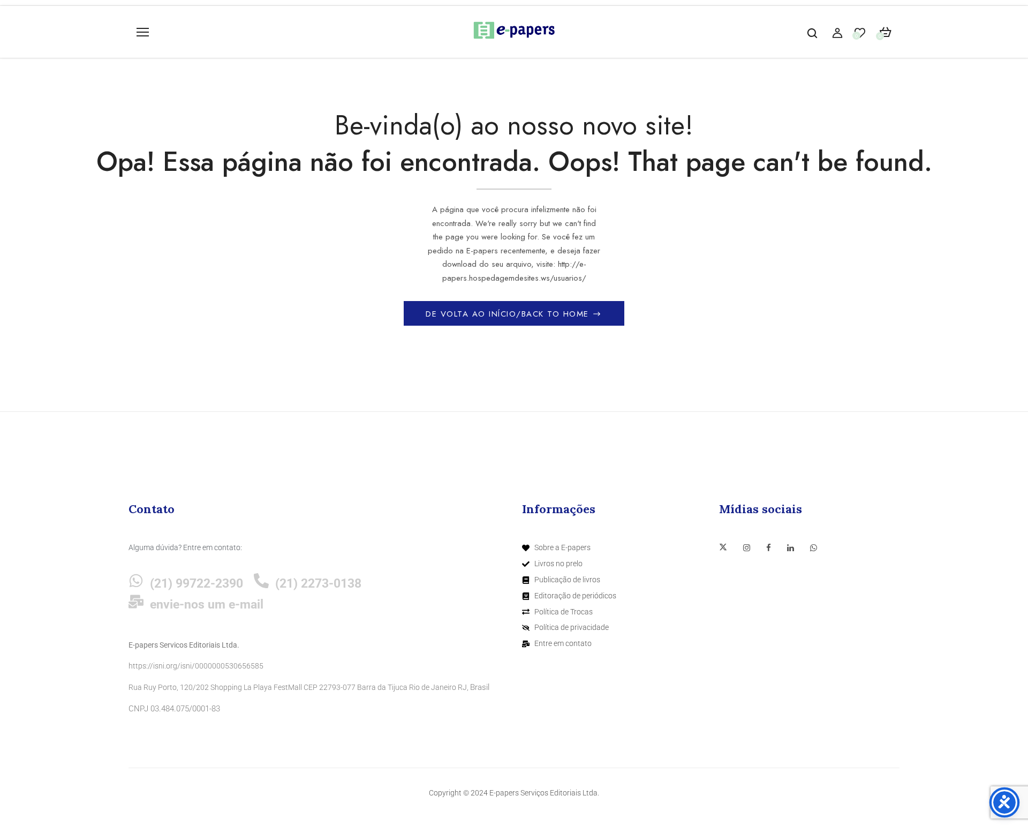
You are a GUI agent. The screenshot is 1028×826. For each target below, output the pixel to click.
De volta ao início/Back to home (509, 314)
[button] (885, 33)
